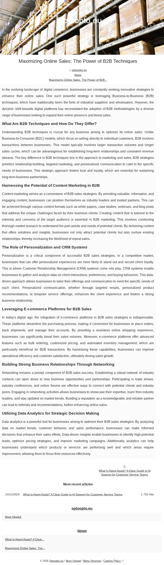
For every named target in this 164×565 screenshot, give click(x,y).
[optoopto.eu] (82, 27)
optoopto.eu (79, 70)
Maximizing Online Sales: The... (25, 548)
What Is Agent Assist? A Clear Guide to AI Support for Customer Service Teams (125, 472)
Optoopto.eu (56, 560)
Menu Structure (92, 560)
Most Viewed (13, 516)
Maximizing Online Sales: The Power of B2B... (78, 79)
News (77, 75)
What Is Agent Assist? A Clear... (24, 539)
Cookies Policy (112, 560)
